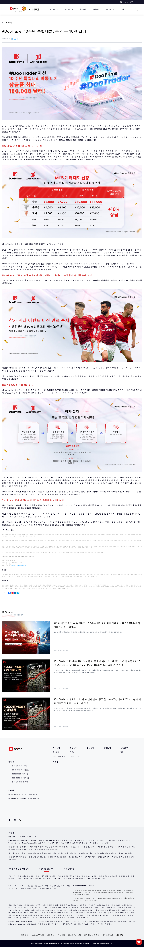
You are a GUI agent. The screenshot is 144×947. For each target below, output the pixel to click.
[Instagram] (12, 593)
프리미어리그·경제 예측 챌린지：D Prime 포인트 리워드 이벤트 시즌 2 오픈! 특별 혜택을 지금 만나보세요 (97, 625)
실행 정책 (50, 935)
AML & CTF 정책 (38, 935)
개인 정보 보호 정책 (91, 935)
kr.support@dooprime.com (20, 564)
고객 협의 (24, 935)
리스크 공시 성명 (74, 935)
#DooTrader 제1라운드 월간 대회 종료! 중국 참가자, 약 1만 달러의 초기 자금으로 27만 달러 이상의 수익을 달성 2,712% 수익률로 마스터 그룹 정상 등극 (97, 663)
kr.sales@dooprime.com (18, 565)
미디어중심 (33, 9)
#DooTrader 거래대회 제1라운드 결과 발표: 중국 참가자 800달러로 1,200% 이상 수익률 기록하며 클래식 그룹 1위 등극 (97, 701)
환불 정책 (61, 935)
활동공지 (10, 22)
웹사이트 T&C (107, 935)
